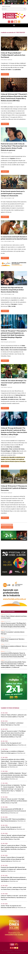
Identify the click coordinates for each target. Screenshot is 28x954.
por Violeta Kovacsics (8, 342)
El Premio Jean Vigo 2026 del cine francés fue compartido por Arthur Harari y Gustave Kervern (12, 290)
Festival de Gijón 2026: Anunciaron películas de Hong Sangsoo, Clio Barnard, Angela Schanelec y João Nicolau (14, 879)
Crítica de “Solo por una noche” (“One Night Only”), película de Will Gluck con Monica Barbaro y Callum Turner (14, 800)
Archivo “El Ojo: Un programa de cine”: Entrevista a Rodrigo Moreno (12, 640)
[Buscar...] (24, 8)
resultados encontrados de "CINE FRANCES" (13, 32)
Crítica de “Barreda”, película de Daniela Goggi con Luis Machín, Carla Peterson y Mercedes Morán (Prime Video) (13, 837)
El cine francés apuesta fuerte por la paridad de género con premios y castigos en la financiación (13, 193)
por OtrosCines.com (7, 198)
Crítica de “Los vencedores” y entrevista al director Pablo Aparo (12, 632)
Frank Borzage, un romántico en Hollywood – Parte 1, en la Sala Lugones (14, 647)
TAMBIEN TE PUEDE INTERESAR (10, 708)
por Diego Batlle (6, 59)
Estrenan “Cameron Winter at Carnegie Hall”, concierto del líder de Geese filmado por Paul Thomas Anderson (12, 859)
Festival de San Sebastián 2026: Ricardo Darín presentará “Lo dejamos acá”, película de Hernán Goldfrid (13, 869)
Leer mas (4, 74)
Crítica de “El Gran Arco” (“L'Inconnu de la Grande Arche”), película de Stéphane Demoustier (14, 488)
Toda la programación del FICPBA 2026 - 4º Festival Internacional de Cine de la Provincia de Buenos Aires (13, 810)
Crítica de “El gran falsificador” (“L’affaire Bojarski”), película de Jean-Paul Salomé (13, 55)
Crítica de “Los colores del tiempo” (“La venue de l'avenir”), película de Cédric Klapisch (13, 383)
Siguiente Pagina (6, 527)
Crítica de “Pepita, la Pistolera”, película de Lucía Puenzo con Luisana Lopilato (14, 617)
